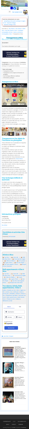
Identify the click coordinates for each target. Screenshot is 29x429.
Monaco (23, 293)
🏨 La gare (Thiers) (7, 262)
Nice (4, 295)
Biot (18, 290)
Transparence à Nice (8, 71)
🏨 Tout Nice (6, 257)
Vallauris (18, 299)
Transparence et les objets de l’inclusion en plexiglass (13, 73)
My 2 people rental (17, 12)
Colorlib (13, 427)
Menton (18, 293)
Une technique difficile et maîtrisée (11, 76)
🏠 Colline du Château (9, 277)
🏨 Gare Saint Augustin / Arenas (10, 264)
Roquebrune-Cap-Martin (12, 295)
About (7, 424)
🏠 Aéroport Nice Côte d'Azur (15, 282)
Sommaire (20, 424)
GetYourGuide (12, 236)
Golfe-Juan (15, 292)
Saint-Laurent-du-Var (12, 297)
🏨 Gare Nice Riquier (19, 262)
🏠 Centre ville (14, 273)
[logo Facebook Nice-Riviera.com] (14, 8)
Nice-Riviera (11, 28)
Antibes (4, 290)
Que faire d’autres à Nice (11, 30)
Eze (11, 292)
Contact (14, 424)
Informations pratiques (8, 77)
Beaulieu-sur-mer (11, 290)
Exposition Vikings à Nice (10, 24)
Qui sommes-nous (22, 421)
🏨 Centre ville (14, 257)
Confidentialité (6, 421)
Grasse (21, 292)
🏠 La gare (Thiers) (13, 279)
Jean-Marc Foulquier (8, 336)
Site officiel (4, 225)
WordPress (23, 427)
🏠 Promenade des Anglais (19, 275)
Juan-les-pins (6, 293)
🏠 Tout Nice (6, 273)
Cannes (7, 292)
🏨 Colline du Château (9, 260)
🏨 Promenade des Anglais (18, 259)
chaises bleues (19, 158)
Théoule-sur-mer (11, 299)
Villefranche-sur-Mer (7, 300)
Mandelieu (12, 293)
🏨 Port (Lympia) (21, 260)
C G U (14, 421)
